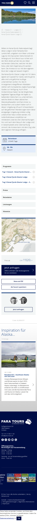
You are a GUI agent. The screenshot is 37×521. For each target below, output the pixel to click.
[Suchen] (29, 3)
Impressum (5, 503)
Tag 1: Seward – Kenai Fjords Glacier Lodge (18, 172)
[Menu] (33, 3)
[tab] (18, 172)
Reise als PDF (18, 281)
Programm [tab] (7, 166)
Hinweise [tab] (6, 211)
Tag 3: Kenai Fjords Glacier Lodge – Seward (18, 182)
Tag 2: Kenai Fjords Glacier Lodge (14, 177)
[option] (18, 16)
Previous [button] (5, 17)
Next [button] (31, 17)
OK (19, 518)
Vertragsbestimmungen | (10, 502)
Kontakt (3, 500)
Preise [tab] (5, 190)
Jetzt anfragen (18, 309)
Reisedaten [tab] (7, 197)
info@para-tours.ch (7, 436)
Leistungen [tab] (7, 204)
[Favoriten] (25, 3)
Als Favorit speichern (18, 287)
